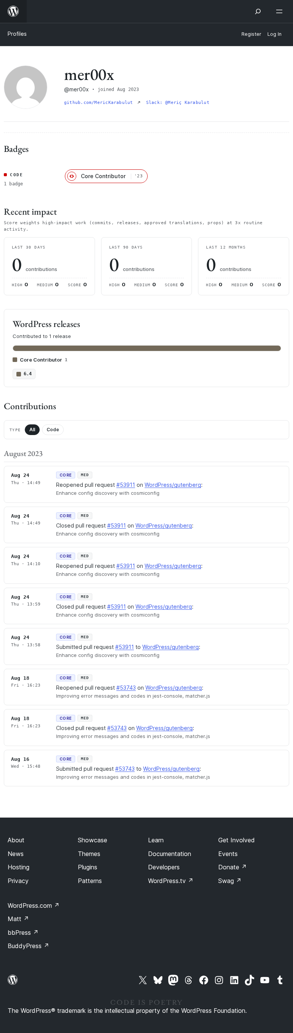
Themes (89, 854)
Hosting (18, 867)
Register (251, 34)
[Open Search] (258, 11)
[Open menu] (281, 11)
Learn (156, 840)
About (16, 840)
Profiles (17, 33)
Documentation (169, 854)
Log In (274, 34)
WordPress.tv (170, 881)
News (16, 854)
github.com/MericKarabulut (100, 102)
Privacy (18, 881)
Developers (164, 867)
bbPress (23, 932)
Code (53, 429)
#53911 (125, 484)
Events (228, 854)
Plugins (87, 867)
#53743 (126, 687)
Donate (232, 867)
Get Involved (236, 840)
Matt (18, 919)
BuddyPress (28, 946)
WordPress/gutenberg (173, 484)
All (32, 429)
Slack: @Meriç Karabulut (177, 102)
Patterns (90, 881)
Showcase (92, 840)
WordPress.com (34, 905)
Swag (229, 881)
